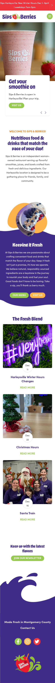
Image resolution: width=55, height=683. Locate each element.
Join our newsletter (27, 558)
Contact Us (27, 628)
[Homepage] (19, 16)
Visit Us (16, 105)
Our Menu (19, 295)
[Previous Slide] (40, 113)
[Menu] (50, 16)
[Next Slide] (44, 113)
